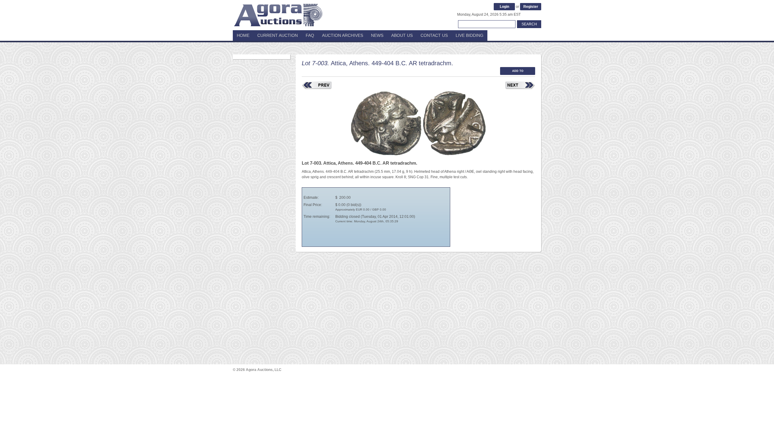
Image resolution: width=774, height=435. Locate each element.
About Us (402, 35)
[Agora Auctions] (278, 12)
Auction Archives (342, 35)
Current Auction (277, 35)
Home (243, 35)
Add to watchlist (517, 72)
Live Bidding (469, 35)
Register (530, 7)
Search (529, 24)
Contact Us (434, 35)
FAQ (310, 35)
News (377, 35)
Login (504, 7)
